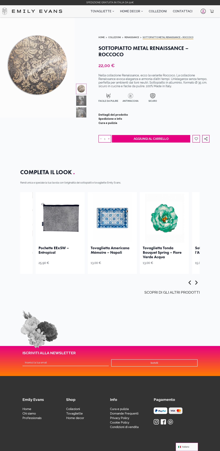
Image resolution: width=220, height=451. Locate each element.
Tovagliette (101, 11)
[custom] (163, 421)
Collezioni (158, 11)
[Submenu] (206, 138)
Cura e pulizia (119, 409)
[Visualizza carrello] (212, 11)
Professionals (32, 418)
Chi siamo (29, 413)
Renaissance (132, 37)
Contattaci (182, 11)
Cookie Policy (119, 422)
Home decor (130, 11)
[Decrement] (101, 138)
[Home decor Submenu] (143, 11)
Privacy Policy (119, 418)
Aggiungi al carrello (151, 139)
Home (101, 37)
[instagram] (156, 421)
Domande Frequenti (124, 413)
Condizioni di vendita (124, 427)
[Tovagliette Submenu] (114, 11)
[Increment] (108, 138)
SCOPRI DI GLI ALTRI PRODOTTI (172, 292)
